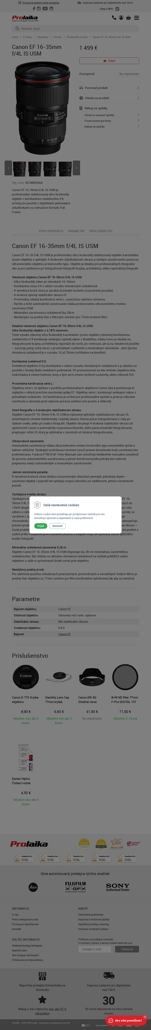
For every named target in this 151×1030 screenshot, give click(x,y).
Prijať (41, 526)
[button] (145, 1017)
